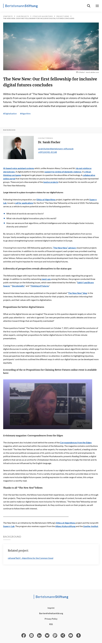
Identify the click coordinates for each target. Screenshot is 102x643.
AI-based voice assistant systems (18, 168)
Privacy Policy (51, 618)
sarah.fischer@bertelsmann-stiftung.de (55, 148)
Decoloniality (18, 286)
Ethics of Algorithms (46, 199)
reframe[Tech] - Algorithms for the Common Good (30, 558)
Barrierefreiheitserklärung (51, 613)
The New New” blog (77, 293)
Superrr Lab (8, 526)
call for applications (24, 203)
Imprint (51, 608)
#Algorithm (25, 113)
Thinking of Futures (39, 286)
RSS (51, 624)
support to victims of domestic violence (62, 171)
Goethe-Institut (90, 526)
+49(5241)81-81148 (47, 152)
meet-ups (46, 279)
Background (9, 130)
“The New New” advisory (64, 247)
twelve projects (50, 182)
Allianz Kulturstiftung (65, 526)
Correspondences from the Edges (76, 442)
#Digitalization (10, 113)
